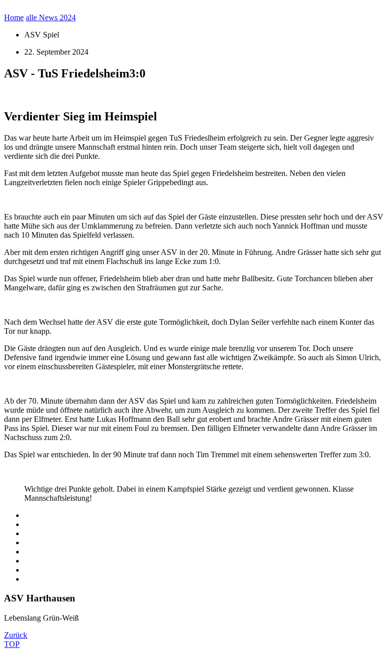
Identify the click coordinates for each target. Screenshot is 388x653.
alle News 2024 (51, 17)
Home (14, 17)
